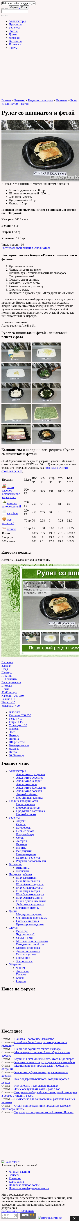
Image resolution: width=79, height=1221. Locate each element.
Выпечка (61, 100)
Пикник (6, 675)
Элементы (22, 871)
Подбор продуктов (28, 807)
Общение (15, 964)
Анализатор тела (26, 784)
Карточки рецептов (28, 857)
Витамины (15, 41)
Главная (6, 100)
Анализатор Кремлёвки (31, 787)
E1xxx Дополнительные (31, 901)
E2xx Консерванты (28, 881)
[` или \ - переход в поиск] (2, 8)
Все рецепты (24, 851)
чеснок (11, 529)
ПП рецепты (9, 679)
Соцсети (14, 1175)
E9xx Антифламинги (29, 897)
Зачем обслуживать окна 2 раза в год (37, 1089)
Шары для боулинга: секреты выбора (37, 1048)
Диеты (13, 34)
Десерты (21, 841)
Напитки (21, 847)
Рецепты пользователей (31, 861)
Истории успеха (26, 954)
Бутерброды (23, 827)
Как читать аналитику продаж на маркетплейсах (44, 1062)
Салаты (21, 824)
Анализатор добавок (29, 791)
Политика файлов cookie (24, 1185)
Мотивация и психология (32, 941)
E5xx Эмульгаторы (28, 891)
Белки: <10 (8, 699)
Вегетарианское (11, 682)
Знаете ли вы (24, 961)
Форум (14, 7)
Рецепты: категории (40, 100)
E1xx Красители (26, 877)
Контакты (15, 1178)
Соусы (20, 837)
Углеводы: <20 (10, 705)
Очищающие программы (31, 917)
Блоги (20, 977)
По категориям (25, 804)
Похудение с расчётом (30, 944)
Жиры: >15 (8, 702)
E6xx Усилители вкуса (30, 894)
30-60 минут (9, 692)
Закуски (21, 821)
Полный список (26, 814)
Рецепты (14, 27)
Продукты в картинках (30, 811)
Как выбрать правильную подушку (36, 1085)
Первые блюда (25, 831)
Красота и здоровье (28, 947)
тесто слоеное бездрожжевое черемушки (11, 492)
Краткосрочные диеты (30, 924)
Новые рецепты (26, 854)
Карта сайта (16, 1181)
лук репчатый (8, 521)
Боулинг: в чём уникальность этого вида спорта (44, 1058)
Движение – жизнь (28, 951)
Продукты (15, 24)
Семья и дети (24, 937)
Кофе (24, 7)
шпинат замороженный (11, 505)
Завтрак (6, 665)
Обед (4, 669)
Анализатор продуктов (30, 774)
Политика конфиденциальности (29, 1188)
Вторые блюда (25, 834)
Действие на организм (30, 904)
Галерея (21, 974)
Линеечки (15, 44)
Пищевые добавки (20, 874)
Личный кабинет (26, 794)
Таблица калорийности (23, 801)
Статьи (13, 31)
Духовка (6, 685)
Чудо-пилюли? (25, 934)
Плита (5, 689)
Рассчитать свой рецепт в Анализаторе (25, 247)
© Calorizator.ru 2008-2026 (17, 1211)
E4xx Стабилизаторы (29, 887)
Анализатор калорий (29, 780)
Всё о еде (22, 931)
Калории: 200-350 (12, 695)
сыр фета (12, 513)
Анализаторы (17, 21)
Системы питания (27, 921)
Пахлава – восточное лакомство (34, 1038)
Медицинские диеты (29, 914)
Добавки (14, 37)
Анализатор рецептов (29, 777)
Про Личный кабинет (29, 797)
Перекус (6, 672)
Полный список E (27, 907)
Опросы (21, 981)
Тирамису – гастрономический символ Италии (43, 1112)
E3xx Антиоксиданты (30, 884)
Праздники (23, 957)
